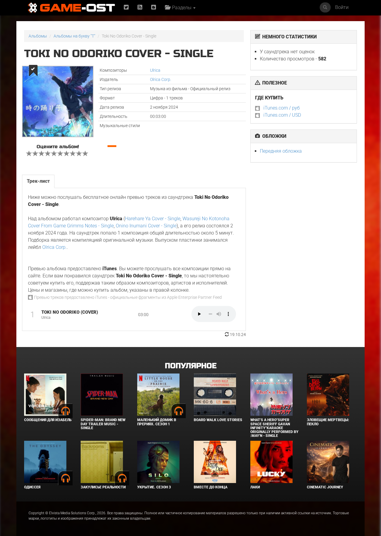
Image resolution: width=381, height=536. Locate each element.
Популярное (190, 366)
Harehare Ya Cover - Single (152, 218)
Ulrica (155, 70)
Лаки (255, 487)
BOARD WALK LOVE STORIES (218, 420)
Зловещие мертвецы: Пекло (328, 422)
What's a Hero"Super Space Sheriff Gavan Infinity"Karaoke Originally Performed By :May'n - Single (274, 428)
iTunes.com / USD (282, 115)
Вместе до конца (210, 487)
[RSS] (140, 7)
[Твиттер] (126, 7)
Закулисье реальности (103, 487)
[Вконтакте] (153, 7)
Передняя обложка (281, 151)
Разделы (181, 7)
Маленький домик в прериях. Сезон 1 (156, 422)
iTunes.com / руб (281, 108)
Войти (342, 7)
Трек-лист (38, 181)
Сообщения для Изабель (47, 420)
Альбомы (38, 36)
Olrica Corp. (160, 79)
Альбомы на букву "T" (74, 36)
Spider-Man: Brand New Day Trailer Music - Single (103, 424)
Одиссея (32, 487)
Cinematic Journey (325, 487)
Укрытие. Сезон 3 (154, 487)
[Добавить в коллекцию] (32, 70)
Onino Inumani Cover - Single (146, 226)
